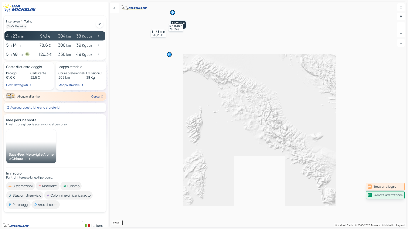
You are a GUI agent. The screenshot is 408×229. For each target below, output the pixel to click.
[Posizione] (401, 43)
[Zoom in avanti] (401, 26)
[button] (176, 27)
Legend (400, 225)
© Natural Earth (344, 225)
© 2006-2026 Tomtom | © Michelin (374, 225)
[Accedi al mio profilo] (401, 7)
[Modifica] (99, 24)
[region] (258, 114)
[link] (385, 186)
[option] (20, 186)
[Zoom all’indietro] (401, 33)
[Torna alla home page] (20, 8)
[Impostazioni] (401, 16)
